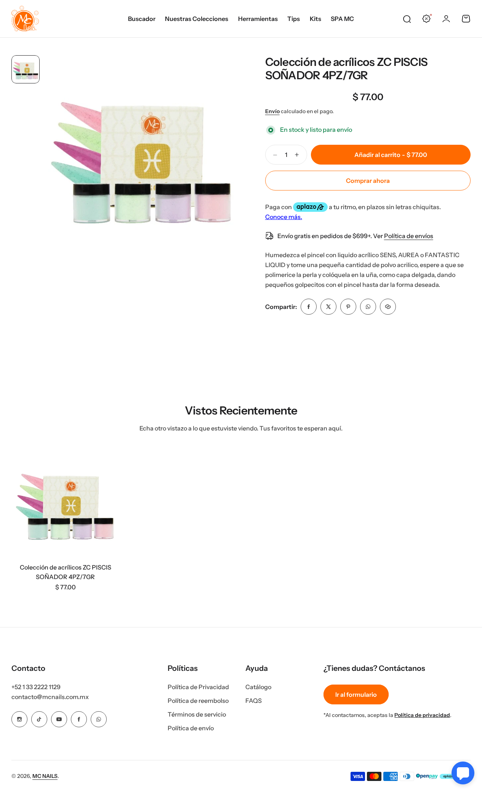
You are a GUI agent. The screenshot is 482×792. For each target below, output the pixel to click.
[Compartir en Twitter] (328, 307)
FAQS (253, 700)
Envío (272, 111)
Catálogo (258, 687)
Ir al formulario (356, 694)
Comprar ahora (368, 180)
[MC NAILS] (25, 19)
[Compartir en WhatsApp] (368, 307)
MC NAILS (45, 776)
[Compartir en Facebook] (309, 307)
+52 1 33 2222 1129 (36, 687)
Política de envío (191, 728)
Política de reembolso (198, 700)
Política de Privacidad (198, 687)
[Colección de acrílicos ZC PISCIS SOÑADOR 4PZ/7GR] (65, 502)
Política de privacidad (422, 715)
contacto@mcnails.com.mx (50, 697)
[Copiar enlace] (388, 307)
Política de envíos (408, 236)
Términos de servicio (197, 714)
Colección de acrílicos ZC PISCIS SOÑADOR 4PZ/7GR (346, 68)
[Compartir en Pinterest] (348, 307)
